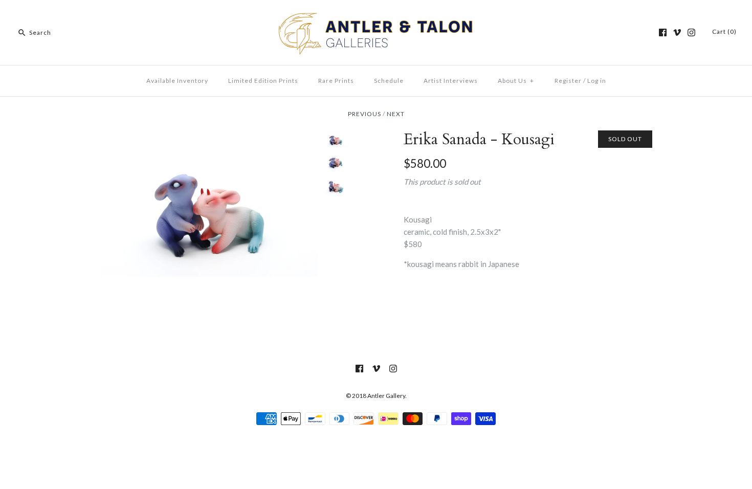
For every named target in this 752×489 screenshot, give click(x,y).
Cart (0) (724, 31)
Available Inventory (177, 80)
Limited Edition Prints (263, 80)
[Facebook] (663, 32)
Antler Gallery (386, 395)
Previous (364, 114)
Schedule (389, 80)
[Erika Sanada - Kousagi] (209, 136)
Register (568, 80)
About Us (516, 80)
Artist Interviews (451, 80)
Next (396, 114)
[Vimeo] (677, 32)
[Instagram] (691, 32)
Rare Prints (336, 80)
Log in (596, 80)
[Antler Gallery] (376, 16)
